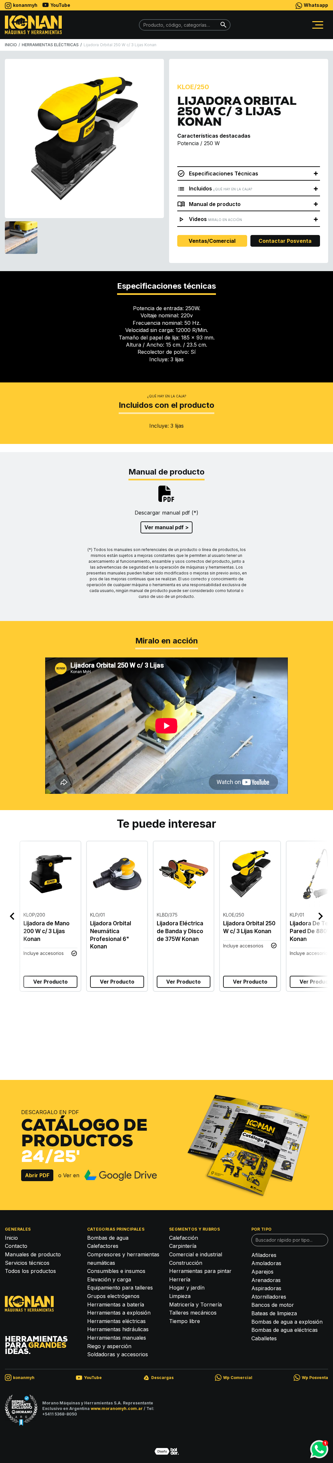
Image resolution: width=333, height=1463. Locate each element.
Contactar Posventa (285, 241)
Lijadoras (18, 1017)
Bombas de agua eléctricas (284, 1330)
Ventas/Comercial (212, 241)
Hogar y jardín (187, 1287)
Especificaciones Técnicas (223, 173)
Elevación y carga (109, 1279)
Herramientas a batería (115, 1304)
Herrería (179, 1279)
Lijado (77, 1017)
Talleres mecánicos (193, 1312)
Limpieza (180, 1296)
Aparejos (262, 1271)
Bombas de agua (107, 1238)
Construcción (185, 1263)
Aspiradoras (266, 1288)
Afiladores (263, 1255)
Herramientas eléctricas (116, 1321)
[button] (317, 25)
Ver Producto (50, 981)
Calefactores (102, 1246)
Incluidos (220, 188)
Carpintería (49, 1017)
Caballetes (264, 1338)
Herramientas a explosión (119, 1312)
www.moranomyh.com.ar (117, 1408)
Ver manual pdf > (166, 527)
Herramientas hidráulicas (118, 1329)
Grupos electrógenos (113, 1296)
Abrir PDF (37, 1175)
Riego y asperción (109, 1346)
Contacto (16, 1246)
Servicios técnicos (27, 1263)
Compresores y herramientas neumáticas (123, 1258)
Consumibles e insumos (116, 1271)
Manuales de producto (33, 1254)
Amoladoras (266, 1263)
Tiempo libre (184, 1321)
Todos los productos (30, 1271)
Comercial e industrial (195, 1254)
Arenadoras (266, 1280)
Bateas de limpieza (274, 1313)
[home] (33, 24)
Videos (215, 219)
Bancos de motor (272, 1305)
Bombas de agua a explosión (287, 1321)
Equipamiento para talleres (120, 1287)
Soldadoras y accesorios (117, 1354)
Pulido (99, 1017)
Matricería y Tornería (195, 1304)
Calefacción (183, 1238)
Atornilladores (268, 1296)
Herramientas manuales (116, 1337)
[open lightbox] (84, 138)
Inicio (11, 1238)
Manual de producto (215, 204)
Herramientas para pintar (200, 1271)
